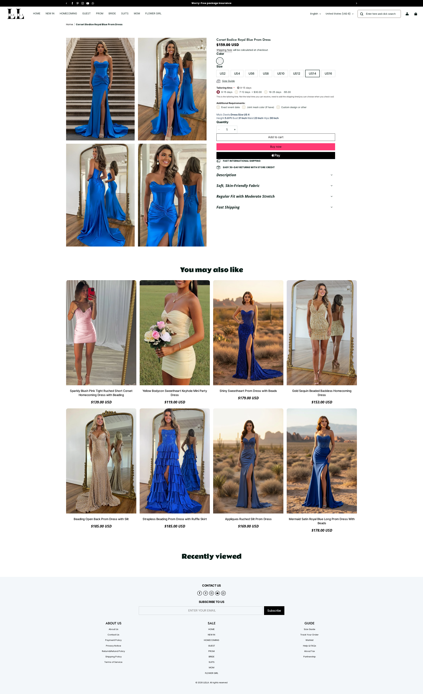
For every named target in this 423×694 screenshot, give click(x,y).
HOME (211, 629)
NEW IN (211, 634)
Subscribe (274, 610)
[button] (219, 61)
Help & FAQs (309, 645)
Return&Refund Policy (113, 651)
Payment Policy (113, 640)
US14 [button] (312, 73)
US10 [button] (281, 73)
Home (69, 24)
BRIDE (211, 656)
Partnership (309, 656)
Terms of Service (113, 662)
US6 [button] (251, 73)
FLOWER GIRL (211, 673)
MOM (211, 667)
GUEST (211, 645)
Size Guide (309, 629)
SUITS (211, 662)
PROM (211, 651)
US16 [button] (328, 73)
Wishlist (309, 640)
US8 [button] (266, 73)
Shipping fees (224, 50)
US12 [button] (296, 73)
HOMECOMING (211, 640)
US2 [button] (223, 73)
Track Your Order (309, 634)
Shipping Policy (113, 656)
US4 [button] (237, 73)
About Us (113, 629)
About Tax (309, 651)
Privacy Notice (113, 645)
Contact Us (113, 634)
